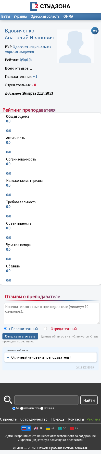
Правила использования (68, 448)
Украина (20, 16)
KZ (64, 428)
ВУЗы (5, 16)
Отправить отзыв (20, 336)
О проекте (8, 419)
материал (48, 408)
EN (40, 428)
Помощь (57, 419)
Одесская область (45, 16)
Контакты (76, 419)
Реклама (93, 419)
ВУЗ (17, 408)
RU (28, 428)
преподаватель (31, 408)
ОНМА (68, 16)
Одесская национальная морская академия (28, 49)
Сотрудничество (34, 419)
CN (76, 428)
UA (52, 428)
